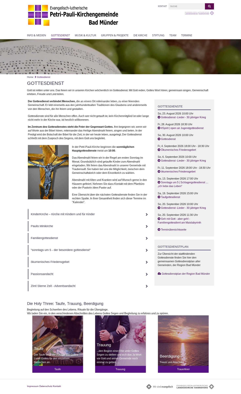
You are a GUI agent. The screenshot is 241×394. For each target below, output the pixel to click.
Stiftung (158, 35)
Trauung (120, 369)
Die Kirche (140, 35)
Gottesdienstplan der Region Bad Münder (186, 273)
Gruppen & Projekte (115, 35)
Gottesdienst (60, 35)
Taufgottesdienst (170, 197)
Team (172, 35)
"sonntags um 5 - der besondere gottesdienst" (60, 250)
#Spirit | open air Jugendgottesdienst (182, 128)
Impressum (33, 386)
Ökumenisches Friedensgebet (178, 149)
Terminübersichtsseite (173, 229)
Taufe (57, 369)
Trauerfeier (183, 369)
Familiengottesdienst (44, 238)
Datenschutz (45, 386)
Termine (186, 35)
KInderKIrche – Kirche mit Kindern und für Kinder (63, 214)
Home (30, 77)
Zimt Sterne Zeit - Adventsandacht (53, 286)
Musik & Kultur (85, 35)
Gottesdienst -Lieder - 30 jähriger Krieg (183, 117)
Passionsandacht (42, 274)
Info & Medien (36, 35)
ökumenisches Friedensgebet (50, 262)
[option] (120, 56)
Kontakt (162, 6)
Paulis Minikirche (42, 226)
